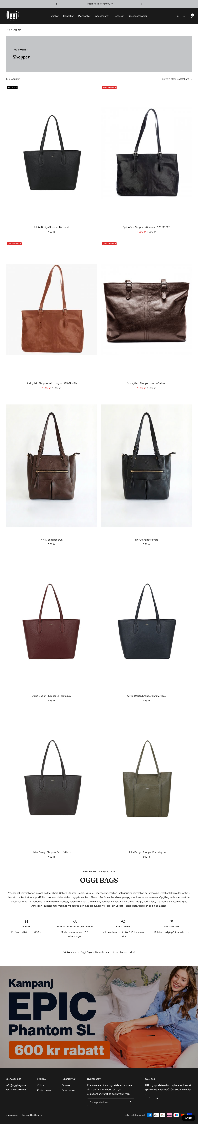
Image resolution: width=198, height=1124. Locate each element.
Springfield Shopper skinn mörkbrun (146, 383)
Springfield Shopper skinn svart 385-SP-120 (146, 227)
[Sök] (178, 16)
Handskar (68, 16)
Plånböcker (84, 16)
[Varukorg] (190, 16)
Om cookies (68, 1090)
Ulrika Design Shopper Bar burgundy (51, 695)
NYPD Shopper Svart (146, 539)
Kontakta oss (44, 1090)
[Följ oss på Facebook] (149, 1098)
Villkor (40, 1085)
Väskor (55, 16)
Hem (8, 29)
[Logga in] (184, 16)
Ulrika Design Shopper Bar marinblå (146, 695)
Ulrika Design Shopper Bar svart (51, 227)
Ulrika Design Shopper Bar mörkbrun (51, 852)
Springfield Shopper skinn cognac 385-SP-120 (51, 383)
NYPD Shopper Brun (51, 539)
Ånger (188, 1117)
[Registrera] (130, 1102)
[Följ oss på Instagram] (157, 1098)
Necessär (118, 16)
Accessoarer (102, 16)
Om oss (66, 1085)
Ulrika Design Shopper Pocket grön (147, 852)
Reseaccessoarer (137, 16)
